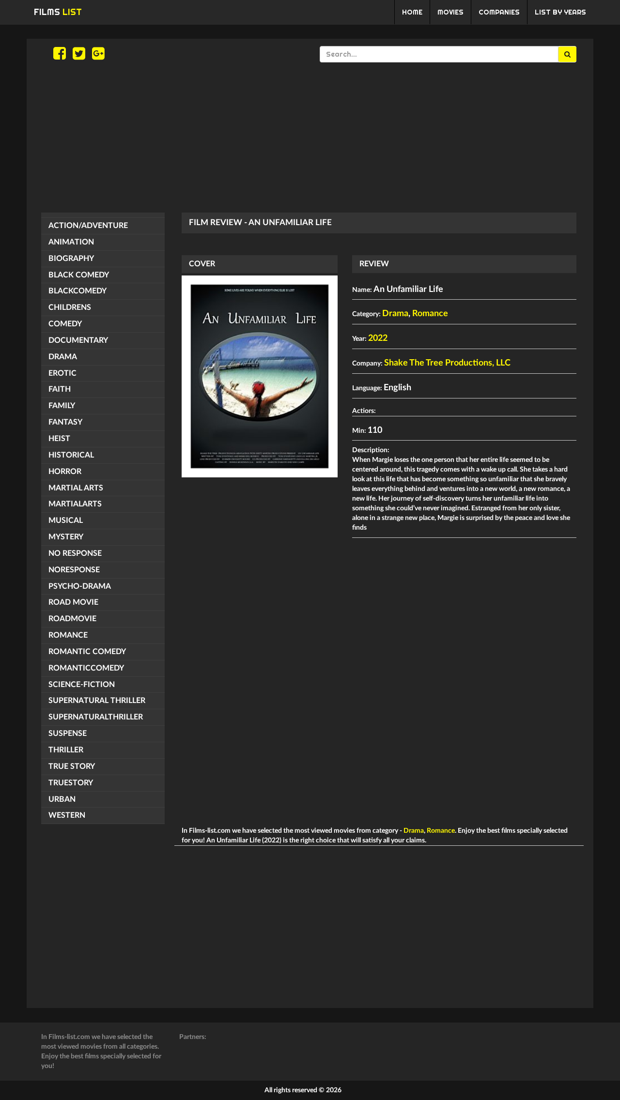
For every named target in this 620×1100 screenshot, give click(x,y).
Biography (71, 258)
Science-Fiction (81, 684)
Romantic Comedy (87, 652)
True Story (71, 766)
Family (61, 406)
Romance (68, 635)
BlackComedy (77, 291)
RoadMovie (72, 619)
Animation (71, 242)
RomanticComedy (86, 668)
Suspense (67, 733)
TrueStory (70, 783)
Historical (71, 455)
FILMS (58, 11)
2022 (378, 338)
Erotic (62, 373)
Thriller (65, 750)
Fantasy (65, 422)
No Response (75, 553)
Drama (62, 357)
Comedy (65, 324)
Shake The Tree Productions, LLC (447, 363)
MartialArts (75, 504)
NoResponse (74, 570)
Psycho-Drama (79, 586)
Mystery (65, 537)
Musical (65, 520)
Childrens (69, 307)
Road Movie (73, 602)
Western (66, 815)
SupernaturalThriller (95, 717)
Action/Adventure (88, 225)
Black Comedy (78, 275)
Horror (64, 471)
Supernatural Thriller (96, 700)
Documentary (78, 340)
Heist (59, 439)
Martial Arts (75, 488)
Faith (59, 389)
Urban (62, 799)
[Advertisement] (310, 137)
